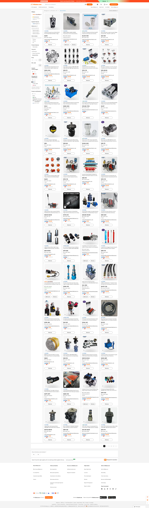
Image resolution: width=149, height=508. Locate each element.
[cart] (101, 4)
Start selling (103, 472)
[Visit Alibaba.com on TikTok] (116, 488)
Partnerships (103, 482)
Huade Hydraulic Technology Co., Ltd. (51, 39)
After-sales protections (54, 479)
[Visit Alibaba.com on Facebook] (102, 488)
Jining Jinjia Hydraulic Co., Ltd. (49, 183)
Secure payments (53, 469)
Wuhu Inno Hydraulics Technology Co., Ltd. (90, 109)
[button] (85, 4)
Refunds (85, 479)
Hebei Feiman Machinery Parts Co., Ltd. (89, 39)
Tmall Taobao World (68, 502)
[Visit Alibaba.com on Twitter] (107, 488)
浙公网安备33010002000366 (93, 506)
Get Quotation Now (70, 459)
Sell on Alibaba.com (104, 469)
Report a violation (87, 486)
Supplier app (79, 497)
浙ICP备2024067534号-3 (104, 506)
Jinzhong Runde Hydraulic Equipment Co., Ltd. (108, 110)
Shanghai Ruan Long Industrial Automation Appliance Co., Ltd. (90, 252)
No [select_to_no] (38, 454)
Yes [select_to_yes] (33, 454)
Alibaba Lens (37, 497)
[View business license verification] (85, 506)
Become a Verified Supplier (106, 479)
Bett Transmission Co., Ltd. (49, 361)
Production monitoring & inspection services (56, 483)
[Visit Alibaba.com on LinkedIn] (104, 488)
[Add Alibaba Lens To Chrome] (49, 497)
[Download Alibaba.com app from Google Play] (112, 497)
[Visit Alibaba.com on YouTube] (113, 488)
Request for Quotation (71, 472)
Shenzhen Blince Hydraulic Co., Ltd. (107, 39)
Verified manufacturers (71, 469)
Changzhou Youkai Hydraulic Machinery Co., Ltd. (109, 327)
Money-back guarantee (54, 472)
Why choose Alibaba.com (37, 469)
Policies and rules (53, 487)
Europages (91, 502)
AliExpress (58, 502)
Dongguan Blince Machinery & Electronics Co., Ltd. (52, 73)
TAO (83, 502)
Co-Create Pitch (36, 472)
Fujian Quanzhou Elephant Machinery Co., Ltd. (70, 218)
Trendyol (86, 502)
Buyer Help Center (87, 469)
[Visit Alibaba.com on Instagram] (110, 488)
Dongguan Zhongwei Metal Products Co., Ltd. (90, 397)
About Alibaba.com (36, 465)
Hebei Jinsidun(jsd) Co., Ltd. (87, 181)
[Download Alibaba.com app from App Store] (103, 497)
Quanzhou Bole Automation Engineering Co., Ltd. (52, 148)
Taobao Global (79, 502)
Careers (34, 479)
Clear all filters (63, 10)
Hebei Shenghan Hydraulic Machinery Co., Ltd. (70, 255)
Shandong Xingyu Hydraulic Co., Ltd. (50, 398)
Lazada (74, 502)
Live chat (85, 472)
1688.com (62, 502)
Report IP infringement (88, 482)
